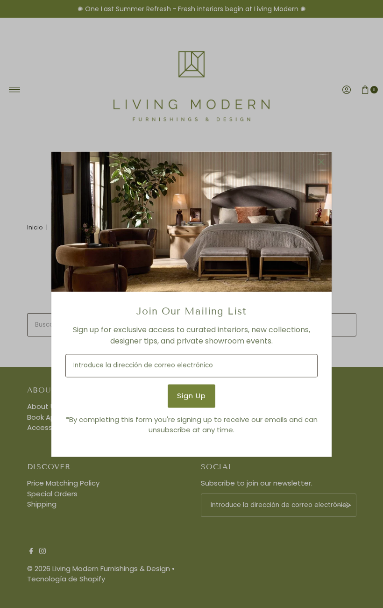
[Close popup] (321, 162)
